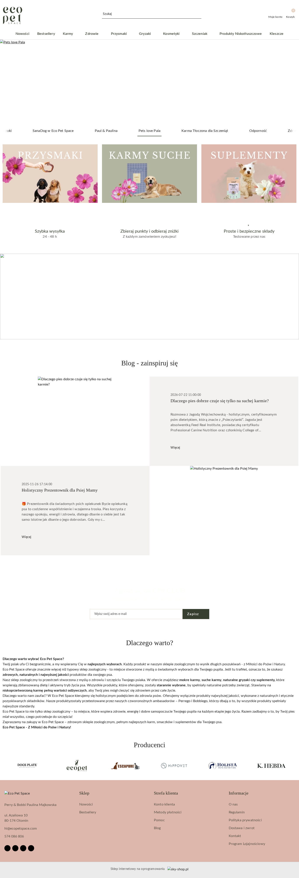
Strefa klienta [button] (166, 793)
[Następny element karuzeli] (294, 765)
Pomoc (159, 820)
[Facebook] (7, 848)
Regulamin (237, 812)
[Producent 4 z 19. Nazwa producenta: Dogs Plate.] (27, 765)
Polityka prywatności (245, 820)
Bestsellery (87, 812)
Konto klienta (164, 804)
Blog (157, 828)
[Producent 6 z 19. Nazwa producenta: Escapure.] (125, 765)
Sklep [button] (84, 793)
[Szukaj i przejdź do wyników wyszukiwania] (198, 14)
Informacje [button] (238, 793)
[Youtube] (23, 848)
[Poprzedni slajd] (9, 82)
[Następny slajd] (289, 82)
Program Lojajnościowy (247, 844)
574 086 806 (14, 836)
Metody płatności (168, 812)
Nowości (86, 804)
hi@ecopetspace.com (20, 828)
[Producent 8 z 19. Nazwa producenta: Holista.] (222, 765)
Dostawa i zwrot (242, 828)
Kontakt (235, 836)
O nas (233, 804)
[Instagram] (15, 848)
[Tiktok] (31, 848)
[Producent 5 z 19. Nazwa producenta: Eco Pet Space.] (76, 765)
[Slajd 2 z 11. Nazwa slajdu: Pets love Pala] (149, 82)
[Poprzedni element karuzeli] (4, 765)
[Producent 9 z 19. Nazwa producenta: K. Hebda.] (271, 765)
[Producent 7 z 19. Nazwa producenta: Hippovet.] (174, 765)
